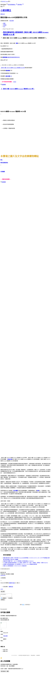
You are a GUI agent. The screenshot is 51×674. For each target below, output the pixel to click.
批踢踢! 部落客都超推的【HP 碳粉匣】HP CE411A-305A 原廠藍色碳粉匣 (20, 564)
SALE (14, 81)
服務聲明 (38, 655)
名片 (4, 26)
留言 (13, 582)
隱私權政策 (33, 655)
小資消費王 (6, 10)
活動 (17, 43)
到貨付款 (10, 459)
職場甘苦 (11, 586)
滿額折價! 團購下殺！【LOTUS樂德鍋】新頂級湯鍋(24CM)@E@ (18, 561)
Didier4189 (3, 575)
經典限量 (5, 57)
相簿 (4, 23)
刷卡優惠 (15, 490)
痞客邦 (10, 582)
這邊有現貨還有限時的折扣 (13, 57)
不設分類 (11, 20)
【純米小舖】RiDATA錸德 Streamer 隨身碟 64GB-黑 (13, 67)
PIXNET (15, 655)
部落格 (4, 25)
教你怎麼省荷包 (4, 162)
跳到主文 (3, 14)
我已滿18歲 (3, 671)
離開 (7, 671)
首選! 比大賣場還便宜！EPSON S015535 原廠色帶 (14, 565)
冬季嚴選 (3, 171)
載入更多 (3, 591)
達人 (2, 159)
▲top (2, 589)
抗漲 (38, 490)
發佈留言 (3, 599)
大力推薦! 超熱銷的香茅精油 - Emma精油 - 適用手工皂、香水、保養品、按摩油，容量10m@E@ (25, 562)
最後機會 (8, 70)
